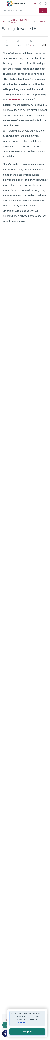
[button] (27, 45)
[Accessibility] (40, 3)
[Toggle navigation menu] (4, 3)
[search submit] (43, 10)
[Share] (5, 1024)
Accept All (27, 1032)
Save (6, 45)
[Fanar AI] (5, 1033)
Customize (20, 1023)
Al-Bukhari (14, 99)
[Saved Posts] (45, 3)
